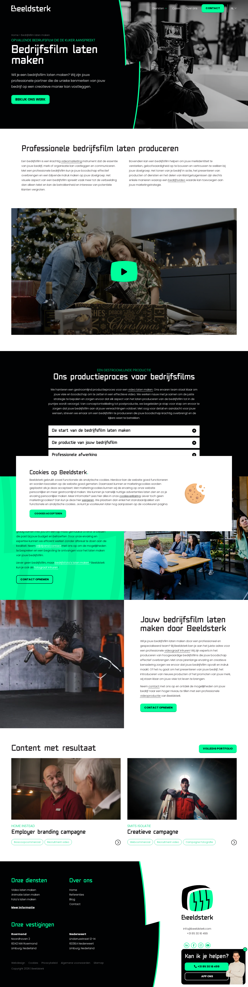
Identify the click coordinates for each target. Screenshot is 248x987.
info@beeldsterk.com (197, 929)
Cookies (33, 963)
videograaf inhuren (177, 650)
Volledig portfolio (218, 748)
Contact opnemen (34, 579)
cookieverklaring (130, 496)
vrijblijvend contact (48, 546)
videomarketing (71, 161)
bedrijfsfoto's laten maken (72, 563)
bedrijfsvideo (176, 180)
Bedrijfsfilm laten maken (35, 35)
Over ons (191, 8)
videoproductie (150, 696)
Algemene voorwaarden (75, 963)
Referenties (76, 895)
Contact (213, 8)
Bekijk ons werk (30, 99)
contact (153, 686)
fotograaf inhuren (46, 567)
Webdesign (18, 963)
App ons (207, 976)
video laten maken (140, 390)
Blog (72, 899)
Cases (176, 8)
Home (15, 35)
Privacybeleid (50, 963)
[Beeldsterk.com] (30, 8)
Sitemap (99, 963)
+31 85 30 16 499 (197, 933)
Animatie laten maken (25, 895)
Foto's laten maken (23, 899)
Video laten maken (23, 890)
